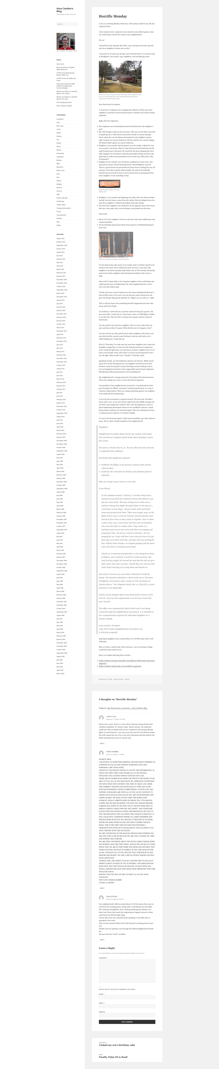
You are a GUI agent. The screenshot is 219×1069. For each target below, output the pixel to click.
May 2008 (60, 502)
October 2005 (61, 608)
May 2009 (60, 465)
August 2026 (61, 238)
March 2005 (60, 632)
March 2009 (60, 471)
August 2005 (61, 615)
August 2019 (61, 300)
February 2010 (61, 434)
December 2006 (62, 560)
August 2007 (61, 533)
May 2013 (60, 348)
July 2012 (60, 372)
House (59, 146)
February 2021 (61, 273)
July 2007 (60, 536)
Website (102, 1012)
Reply (102, 743)
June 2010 (60, 423)
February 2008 (61, 513)
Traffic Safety (61, 205)
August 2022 (61, 252)
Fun (58, 140)
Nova (58, 174)
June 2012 (60, 375)
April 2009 (60, 468)
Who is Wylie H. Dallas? (64, 106)
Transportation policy (64, 208)
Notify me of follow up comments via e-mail (117, 989)
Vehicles (59, 218)
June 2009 (60, 461)
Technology (60, 201)
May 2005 (60, 626)
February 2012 (61, 382)
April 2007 (60, 547)
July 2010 (60, 420)
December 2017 (62, 314)
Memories (60, 167)
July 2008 (60, 495)
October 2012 (61, 365)
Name (101, 994)
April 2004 (60, 670)
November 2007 (62, 523)
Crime (59, 129)
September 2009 (62, 451)
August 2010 (61, 417)
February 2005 (61, 636)
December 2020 (62, 280)
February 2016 (61, 317)
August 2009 (61, 454)
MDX (58, 164)
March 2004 (60, 674)
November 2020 (62, 283)
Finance (59, 136)
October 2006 (61, 567)
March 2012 (60, 379)
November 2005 (62, 605)
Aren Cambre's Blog (65, 10)
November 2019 (62, 297)
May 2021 (60, 262)
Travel (59, 212)
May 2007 (60, 543)
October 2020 (61, 286)
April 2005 (60, 629)
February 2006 (61, 595)
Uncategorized (61, 215)
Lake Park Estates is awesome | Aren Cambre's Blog (127, 708)
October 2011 (61, 389)
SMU (58, 194)
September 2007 (62, 530)
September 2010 (62, 413)
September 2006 (62, 571)
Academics (60, 119)
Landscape (60, 157)
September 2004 (62, 653)
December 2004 (62, 643)
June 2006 (60, 581)
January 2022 (61, 259)
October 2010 (61, 410)
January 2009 (61, 478)
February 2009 (61, 475)
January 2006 (61, 598)
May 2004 (60, 667)
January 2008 (61, 516)
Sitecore (59, 191)
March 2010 (60, 430)
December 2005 (62, 602)
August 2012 (61, 369)
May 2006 (60, 584)
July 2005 (60, 619)
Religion (59, 184)
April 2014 (60, 334)
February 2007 (61, 554)
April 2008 (60, 506)
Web (58, 222)
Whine (59, 225)
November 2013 (62, 341)
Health (59, 143)
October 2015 (61, 324)
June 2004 (60, 663)
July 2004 (60, 660)
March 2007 (60, 550)
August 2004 (61, 656)
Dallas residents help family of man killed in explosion (120, 666)
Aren (58, 122)
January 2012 (61, 386)
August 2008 (61, 492)
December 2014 (62, 331)
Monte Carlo (61, 170)
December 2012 (62, 358)
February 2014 (61, 338)
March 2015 (60, 327)
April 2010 (60, 427)
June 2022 (60, 256)
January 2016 (61, 321)
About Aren (60, 64)
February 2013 (61, 355)
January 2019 (61, 307)
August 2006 (61, 574)
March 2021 (60, 269)
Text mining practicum (64, 102)
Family (59, 133)
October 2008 (61, 485)
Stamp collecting (62, 198)
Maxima (59, 160)
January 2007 (61, 557)
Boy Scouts (60, 126)
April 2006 (60, 588)
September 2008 (62, 489)
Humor (59, 150)
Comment (103, 958)
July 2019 (60, 304)
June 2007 (60, 540)
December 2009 (62, 441)
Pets (58, 177)
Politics (59, 181)
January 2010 (61, 437)
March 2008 (60, 509)
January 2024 (61, 249)
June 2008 (60, 499)
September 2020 (62, 290)
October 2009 (61, 447)
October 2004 (61, 650)
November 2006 (62, 564)
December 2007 (62, 519)
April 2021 (60, 266)
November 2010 (62, 406)
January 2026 (61, 242)
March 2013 (60, 351)
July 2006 (60, 578)
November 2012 (62, 362)
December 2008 (62, 482)
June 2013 (60, 345)
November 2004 (62, 646)
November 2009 (62, 444)
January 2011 (61, 403)
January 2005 (61, 639)
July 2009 (60, 458)
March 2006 (60, 591)
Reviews (59, 188)
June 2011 (60, 396)
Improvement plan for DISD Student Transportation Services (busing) (66, 86)
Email (102, 1003)
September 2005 (62, 612)
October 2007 (61, 526)
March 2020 (60, 293)
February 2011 (61, 399)
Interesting (60, 153)
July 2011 (60, 393)
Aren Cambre (119, 679)
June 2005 (60, 622)
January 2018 (61, 310)
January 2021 (61, 276)
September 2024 (62, 245)
